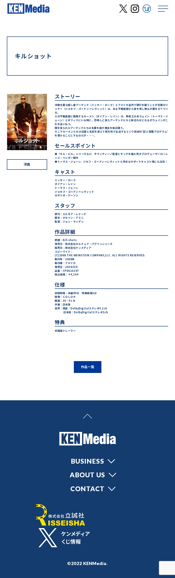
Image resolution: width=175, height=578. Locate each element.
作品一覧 (87, 366)
